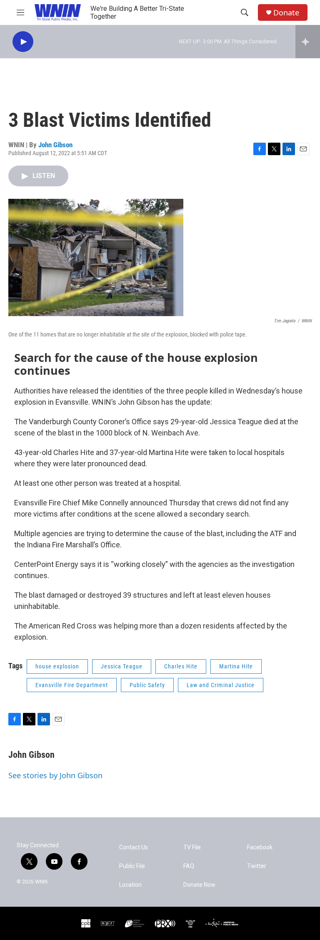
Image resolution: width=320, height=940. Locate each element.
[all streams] (307, 41)
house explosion (57, 666)
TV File (192, 847)
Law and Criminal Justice (221, 685)
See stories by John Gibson (55, 775)
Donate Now (199, 885)
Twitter (256, 866)
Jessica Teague (121, 666)
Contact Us (133, 847)
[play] (23, 42)
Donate (286, 12)
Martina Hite (236, 666)
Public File (132, 866)
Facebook (259, 847)
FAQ (188, 866)
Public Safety (147, 685)
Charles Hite (181, 666)
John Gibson (55, 145)
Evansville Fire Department (71, 685)
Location (130, 885)
